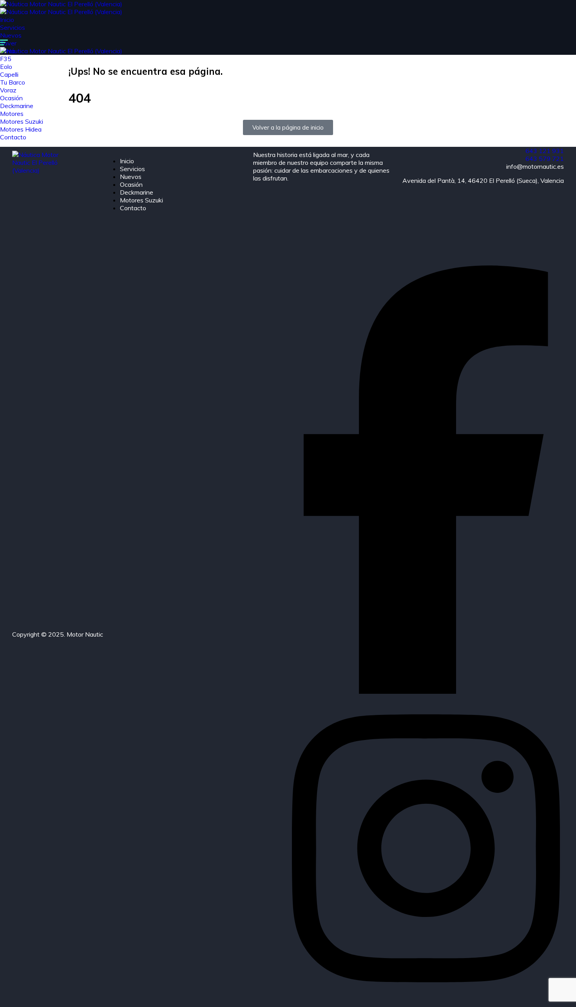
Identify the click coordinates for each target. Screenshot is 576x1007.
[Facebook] (426, 691)
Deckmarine (136, 192)
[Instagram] (426, 999)
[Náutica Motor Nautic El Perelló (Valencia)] (61, 4)
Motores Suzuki (141, 200)
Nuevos (11, 35)
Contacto (133, 208)
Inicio (7, 19)
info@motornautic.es (535, 166)
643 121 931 (544, 151)
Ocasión (131, 184)
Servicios (12, 27)
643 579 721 (544, 158)
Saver (8, 43)
